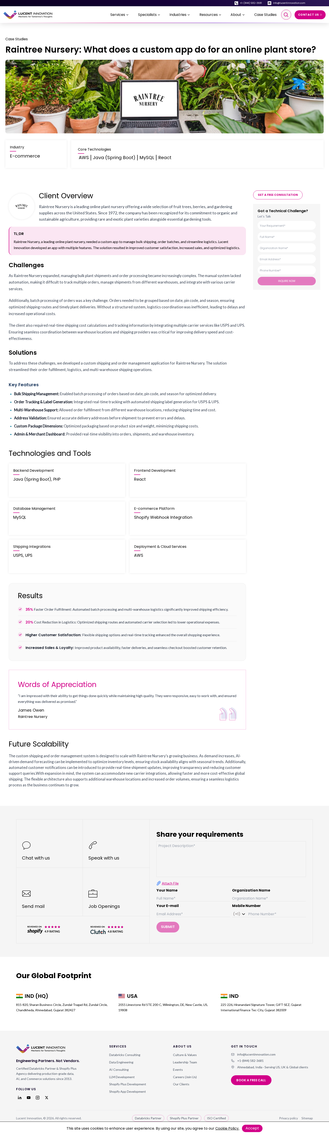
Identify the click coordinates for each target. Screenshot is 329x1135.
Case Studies (265, 14)
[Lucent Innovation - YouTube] (28, 1097)
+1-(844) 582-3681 (251, 3)
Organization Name (251, 890)
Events (178, 1069)
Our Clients (181, 1084)
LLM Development (122, 1077)
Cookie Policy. (227, 1128)
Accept (252, 1128)
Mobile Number (246, 905)
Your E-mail (167, 905)
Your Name (166, 890)
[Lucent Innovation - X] (46, 1097)
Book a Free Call (251, 1080)
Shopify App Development (127, 1091)
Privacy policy (288, 1118)
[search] (286, 15)
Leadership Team (185, 1062)
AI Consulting (119, 1069)
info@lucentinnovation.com (289, 3)
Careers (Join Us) (185, 1077)
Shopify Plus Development (127, 1084)
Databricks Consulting (124, 1055)
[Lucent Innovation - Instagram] (37, 1097)
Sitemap (307, 1118)
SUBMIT (168, 926)
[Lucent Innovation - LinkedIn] (19, 1097)
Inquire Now (286, 281)
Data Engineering (121, 1062)
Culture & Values (185, 1055)
